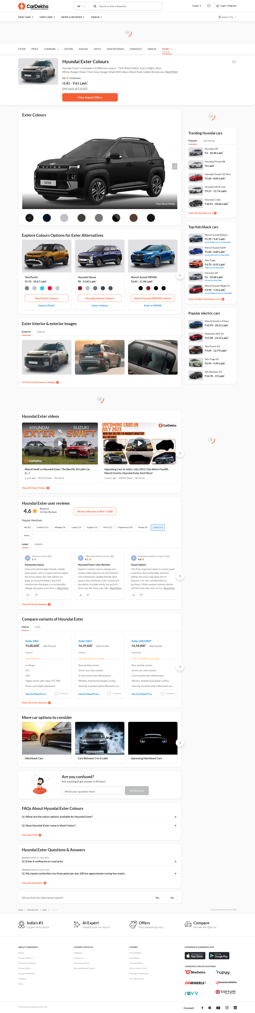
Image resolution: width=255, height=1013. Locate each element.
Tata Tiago (210, 260)
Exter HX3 (85, 641)
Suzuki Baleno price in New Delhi (218, 242)
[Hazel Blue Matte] (110, 288)
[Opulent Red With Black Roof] (156, 288)
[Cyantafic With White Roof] (42, 288)
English (195, 5)
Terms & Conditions (27, 963)
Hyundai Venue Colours (99, 298)
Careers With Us (25, 958)
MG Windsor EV (213, 371)
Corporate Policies (26, 973)
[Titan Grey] (95, 288)
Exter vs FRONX (153, 305)
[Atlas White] (88, 288)
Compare (63, 693)
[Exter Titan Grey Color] (99, 218)
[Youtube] (218, 1008)
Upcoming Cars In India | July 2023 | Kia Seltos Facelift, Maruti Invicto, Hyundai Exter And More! (136, 471)
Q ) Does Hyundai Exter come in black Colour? (49, 825)
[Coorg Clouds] (27, 288)
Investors (22, 978)
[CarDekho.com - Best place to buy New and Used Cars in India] (33, 6)
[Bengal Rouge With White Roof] (50, 288)
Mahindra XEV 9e (214, 333)
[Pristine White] (57, 288)
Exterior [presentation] (26, 331)
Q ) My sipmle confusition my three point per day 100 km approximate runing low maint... (74, 873)
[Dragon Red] (80, 288)
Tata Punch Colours (46, 298)
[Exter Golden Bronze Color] (133, 218)
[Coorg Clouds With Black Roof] (34, 288)
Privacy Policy (24, 968)
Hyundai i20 (211, 148)
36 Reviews (75, 78)
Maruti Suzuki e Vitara (217, 321)
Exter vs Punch (47, 305)
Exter (22, 48)
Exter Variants (39, 702)
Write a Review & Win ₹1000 (95, 511)
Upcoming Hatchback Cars (146, 758)
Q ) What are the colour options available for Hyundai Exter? (57, 816)
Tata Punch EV (212, 346)
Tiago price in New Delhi (214, 267)
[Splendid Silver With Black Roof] (164, 288)
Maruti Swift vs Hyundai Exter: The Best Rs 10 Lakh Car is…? (57, 471)
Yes (157, 897)
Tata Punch (31, 277)
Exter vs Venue (100, 305)
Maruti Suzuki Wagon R (217, 285)
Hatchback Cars (34, 758)
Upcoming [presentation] (208, 140)
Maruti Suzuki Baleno (216, 234)
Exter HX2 (32, 641)
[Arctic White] (133, 288)
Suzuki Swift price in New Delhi (217, 255)
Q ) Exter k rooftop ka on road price (42, 861)
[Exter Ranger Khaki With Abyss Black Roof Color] (116, 218)
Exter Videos (38, 487)
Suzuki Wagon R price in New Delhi (218, 293)
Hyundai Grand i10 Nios (218, 174)
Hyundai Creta (212, 199)
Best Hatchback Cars (209, 299)
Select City (227, 17)
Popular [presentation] (192, 140)
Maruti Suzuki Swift (215, 247)
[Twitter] (209, 1008)
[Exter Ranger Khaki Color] (81, 218)
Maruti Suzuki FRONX (144, 277)
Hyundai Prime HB (215, 161)
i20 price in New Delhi (213, 280)
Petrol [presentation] (25, 626)
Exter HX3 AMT (141, 641)
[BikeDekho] (195, 972)
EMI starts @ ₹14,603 (75, 88)
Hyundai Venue (87, 277)
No (172, 897)
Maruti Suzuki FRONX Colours (153, 298)
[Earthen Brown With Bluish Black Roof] (141, 288)
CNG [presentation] (37, 626)
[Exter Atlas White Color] (64, 218)
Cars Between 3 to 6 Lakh (93, 758)
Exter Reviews (39, 604)
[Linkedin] (235, 1008)
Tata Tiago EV (212, 359)
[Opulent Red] (148, 288)
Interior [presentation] (41, 331)
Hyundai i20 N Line (215, 186)
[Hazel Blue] (103, 288)
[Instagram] (226, 1008)
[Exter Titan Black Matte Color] (29, 218)
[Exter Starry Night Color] (47, 218)
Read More (171, 71)
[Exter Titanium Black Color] (150, 218)
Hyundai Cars (205, 212)
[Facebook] (202, 1008)
